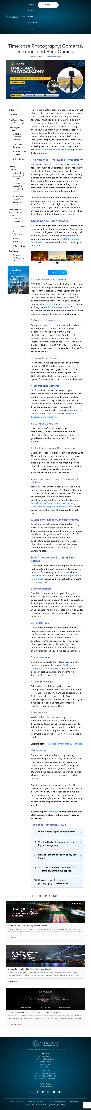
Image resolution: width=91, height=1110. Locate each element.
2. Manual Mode (19, 226)
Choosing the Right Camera (17, 129)
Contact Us (59, 1049)
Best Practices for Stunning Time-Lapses (16, 212)
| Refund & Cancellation (35, 1105)
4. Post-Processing (17, 240)
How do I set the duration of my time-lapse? (58, 856)
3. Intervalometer (19, 232)
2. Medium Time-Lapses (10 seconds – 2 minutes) (19, 188)
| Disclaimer (31, 1102)
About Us (32, 23)
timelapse (52, 812)
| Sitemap (61, 1105)
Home (30, 5)
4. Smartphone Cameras (19, 160)
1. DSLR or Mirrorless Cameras (17, 137)
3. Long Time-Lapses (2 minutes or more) (18, 201)
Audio (30, 17)
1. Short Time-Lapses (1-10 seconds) (19, 176)
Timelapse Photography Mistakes (64, 744)
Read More (12, 938)
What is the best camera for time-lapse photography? (57, 844)
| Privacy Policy (60, 1102)
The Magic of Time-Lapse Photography (17, 121)
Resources (33, 29)
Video (30, 11)
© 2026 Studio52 (18, 1102)
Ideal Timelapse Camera (57, 307)
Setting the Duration (14, 168)
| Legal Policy (51, 1105)
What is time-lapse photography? (56, 832)
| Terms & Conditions (45, 1102)
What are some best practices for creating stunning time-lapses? (56, 869)
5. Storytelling (19, 246)
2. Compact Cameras (18, 145)
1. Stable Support (16, 220)
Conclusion (13, 251)
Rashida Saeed (55, 57)
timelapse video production (58, 150)
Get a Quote (48, 5)
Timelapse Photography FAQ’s (18, 258)
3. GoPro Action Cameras (19, 153)
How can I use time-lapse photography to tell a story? (53, 882)
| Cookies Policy (73, 1102)
